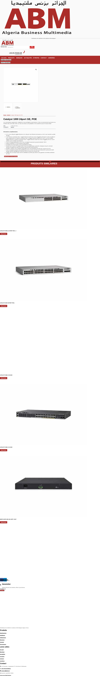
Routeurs (2, 640)
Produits (10, 36)
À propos (35, 36)
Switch (8, 115)
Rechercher (4, 47)
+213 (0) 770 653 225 (15, 53)
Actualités (27, 36)
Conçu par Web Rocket (5, 675)
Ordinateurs (3, 637)
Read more (3, 234)
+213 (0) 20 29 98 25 (6, 668)
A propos (2, 656)
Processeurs (3, 644)
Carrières (2, 661)
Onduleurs (2, 635)
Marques (19, 36)
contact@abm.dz (5, 670)
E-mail (1, 589)
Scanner (2, 642)
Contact (43, 36)
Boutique (2, 652)
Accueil (3, 36)
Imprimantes (3, 633)
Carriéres (50, 36)
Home (4, 115)
